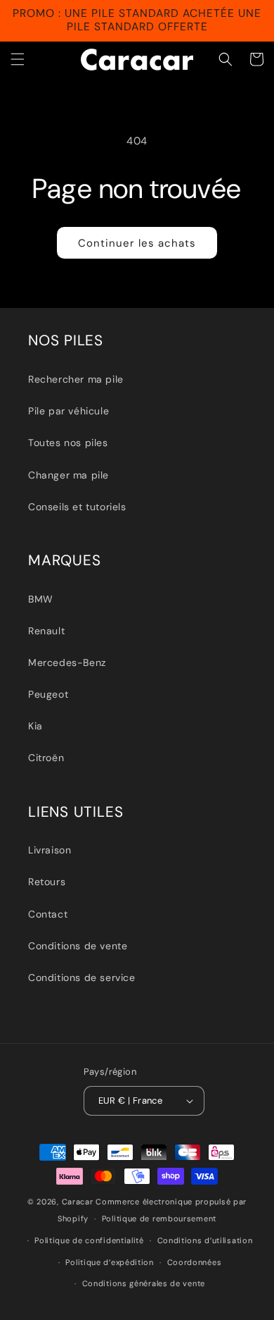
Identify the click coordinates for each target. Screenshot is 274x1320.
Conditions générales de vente (143, 1283)
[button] (17, 59)
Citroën (46, 757)
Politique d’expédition (109, 1262)
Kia (35, 726)
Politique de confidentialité (89, 1240)
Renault (46, 630)
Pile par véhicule (68, 411)
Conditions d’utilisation (205, 1240)
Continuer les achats (137, 243)
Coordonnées (194, 1262)
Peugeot (48, 694)
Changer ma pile (68, 475)
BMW (40, 599)
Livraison (49, 850)
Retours (46, 881)
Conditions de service (82, 977)
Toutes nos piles (68, 442)
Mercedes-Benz (67, 662)
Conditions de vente (77, 945)
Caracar (77, 1202)
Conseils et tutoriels (77, 506)
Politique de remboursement (159, 1218)
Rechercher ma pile (76, 379)
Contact (47, 914)
